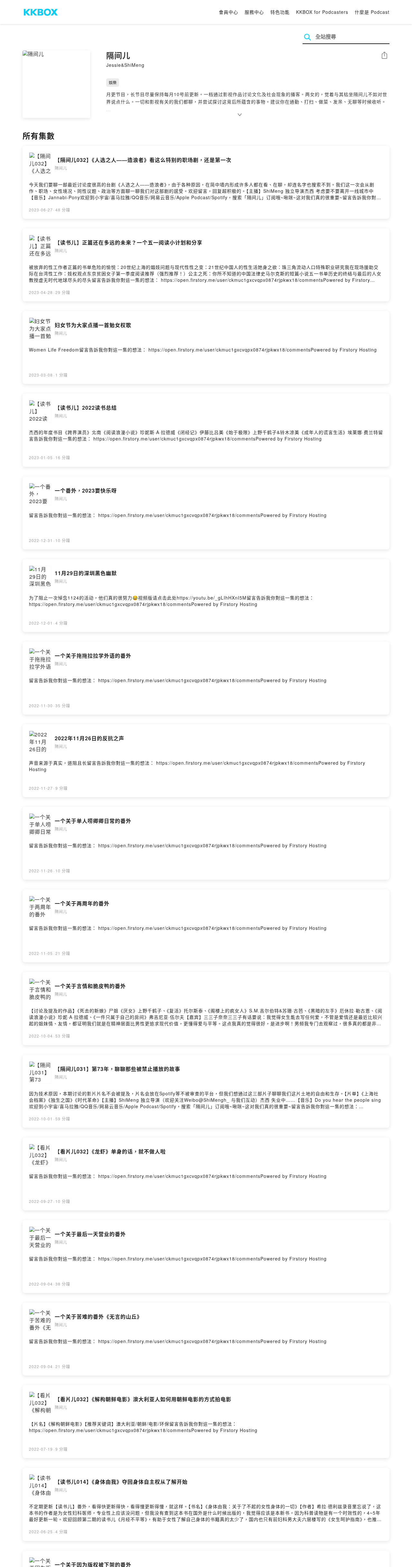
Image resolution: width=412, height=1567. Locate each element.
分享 (384, 56)
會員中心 (228, 12)
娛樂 (113, 82)
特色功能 (280, 12)
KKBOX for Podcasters (322, 12)
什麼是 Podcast (372, 12)
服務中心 (254, 12)
